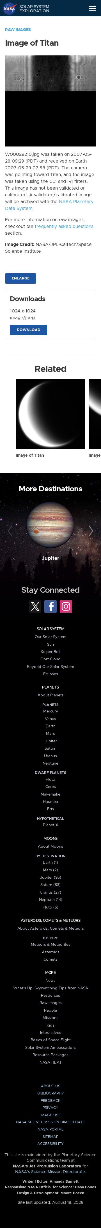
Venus (50, 719)
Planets (50, 687)
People (50, 1010)
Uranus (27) (50, 892)
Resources (50, 996)
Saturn (50, 748)
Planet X (50, 825)
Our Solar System (50, 637)
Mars (50, 734)
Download (28, 330)
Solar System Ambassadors (50, 1048)
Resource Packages (50, 1055)
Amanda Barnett (64, 1181)
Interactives (50, 1033)
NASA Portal (50, 1129)
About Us (50, 1086)
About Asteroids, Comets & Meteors (50, 929)
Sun (50, 645)
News (50, 981)
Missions (50, 1018)
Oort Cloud (50, 659)
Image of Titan (30, 456)
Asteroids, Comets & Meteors (50, 921)
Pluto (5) (50, 907)
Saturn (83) (50, 885)
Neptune (50, 763)
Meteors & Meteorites (50, 945)
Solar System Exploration (31, 8)
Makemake (50, 794)
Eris (50, 809)
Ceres (50, 787)
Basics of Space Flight (51, 1040)
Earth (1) (50, 863)
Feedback (50, 1101)
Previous (11, 531)
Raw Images (18, 30)
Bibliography (50, 1093)
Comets (50, 959)
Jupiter (50, 558)
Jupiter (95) (50, 878)
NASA (7, 8)
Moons (50, 839)
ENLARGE (20, 278)
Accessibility (50, 1144)
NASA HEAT (51, 1063)
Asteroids (50, 952)
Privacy (50, 1108)
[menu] (92, 8)
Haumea (50, 802)
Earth (51, 726)
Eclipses (50, 674)
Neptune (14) (50, 900)
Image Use (50, 1115)
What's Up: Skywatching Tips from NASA (50, 988)
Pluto (50, 779)
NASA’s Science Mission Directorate (50, 1172)
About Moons (50, 847)
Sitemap (50, 1137)
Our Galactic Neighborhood (31, 21)
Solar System (50, 629)
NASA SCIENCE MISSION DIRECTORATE (50, 1122)
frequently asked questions (64, 226)
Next (90, 531)
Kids (50, 1025)
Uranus (50, 756)
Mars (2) (50, 870)
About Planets (51, 695)
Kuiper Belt (51, 652)
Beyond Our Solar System (50, 667)
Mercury (50, 711)
